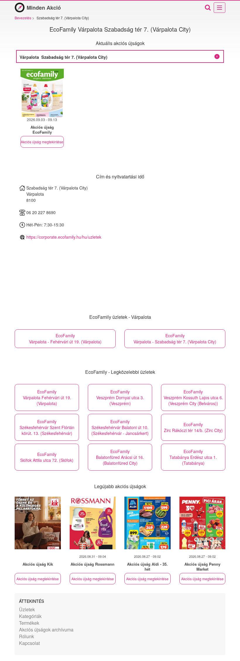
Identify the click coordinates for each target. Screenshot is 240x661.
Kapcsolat (29, 643)
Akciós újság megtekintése (42, 141)
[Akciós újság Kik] (38, 523)
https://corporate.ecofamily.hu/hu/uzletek (63, 237)
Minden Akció (44, 7)
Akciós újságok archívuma (46, 629)
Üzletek (27, 609)
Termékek (29, 622)
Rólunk (26, 636)
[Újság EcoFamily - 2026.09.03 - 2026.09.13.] (42, 93)
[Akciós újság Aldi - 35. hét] (147, 523)
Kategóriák (30, 616)
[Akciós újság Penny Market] (202, 523)
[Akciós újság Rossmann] (93, 523)
